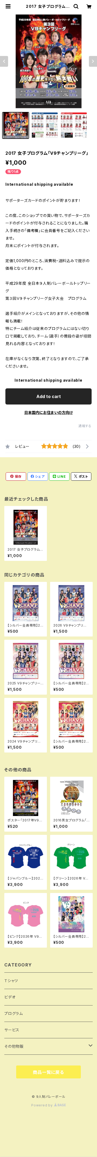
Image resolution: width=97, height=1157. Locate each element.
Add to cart (48, 396)
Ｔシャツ (11, 980)
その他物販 (14, 1046)
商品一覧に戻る (48, 1072)
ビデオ (9, 997)
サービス (11, 1030)
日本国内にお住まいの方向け (48, 412)
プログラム (13, 1013)
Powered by (42, 1105)
